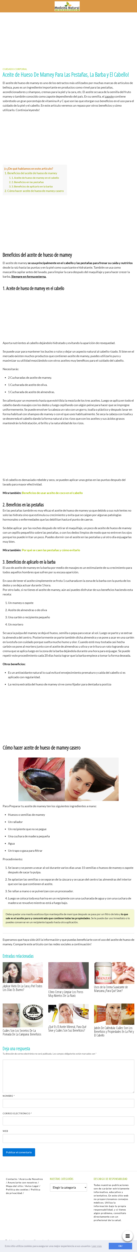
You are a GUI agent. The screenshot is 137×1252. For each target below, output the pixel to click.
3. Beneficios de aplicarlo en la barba (32, 186)
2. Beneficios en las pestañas (28, 182)
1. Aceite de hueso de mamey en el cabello (35, 177)
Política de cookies (17, 1189)
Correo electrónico (17, 1113)
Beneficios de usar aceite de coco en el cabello (52, 493)
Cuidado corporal (15, 69)
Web (5, 1131)
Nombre (9, 1096)
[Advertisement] (68, 37)
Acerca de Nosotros (31, 1179)
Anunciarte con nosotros (22, 1182)
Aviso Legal (32, 1186)
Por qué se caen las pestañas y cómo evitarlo (51, 550)
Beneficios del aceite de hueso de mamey (32, 173)
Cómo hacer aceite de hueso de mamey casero (35, 191)
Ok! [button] (120, 1245)
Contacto (11, 1179)
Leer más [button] (97, 1245)
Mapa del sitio (14, 1186)
